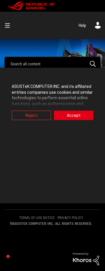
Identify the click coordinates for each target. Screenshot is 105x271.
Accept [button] (73, 115)
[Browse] (9, 25)
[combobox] (52, 64)
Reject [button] (31, 115)
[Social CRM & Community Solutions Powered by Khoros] (86, 258)
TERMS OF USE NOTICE (37, 218)
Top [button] (8, 256)
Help (82, 25)
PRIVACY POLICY (70, 218)
